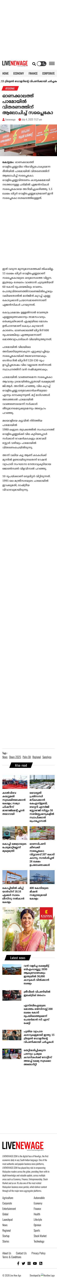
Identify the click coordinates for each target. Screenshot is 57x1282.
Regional (6, 1230)
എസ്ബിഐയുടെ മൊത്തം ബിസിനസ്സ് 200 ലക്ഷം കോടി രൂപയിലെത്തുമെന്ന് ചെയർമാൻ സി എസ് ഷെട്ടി (38, 1014)
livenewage (10, 119)
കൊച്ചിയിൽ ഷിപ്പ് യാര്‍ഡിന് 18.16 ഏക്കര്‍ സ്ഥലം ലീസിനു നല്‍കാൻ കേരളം (13, 895)
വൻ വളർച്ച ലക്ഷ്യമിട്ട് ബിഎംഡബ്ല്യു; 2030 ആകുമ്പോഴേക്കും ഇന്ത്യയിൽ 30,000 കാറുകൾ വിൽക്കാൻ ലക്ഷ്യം (36, 974)
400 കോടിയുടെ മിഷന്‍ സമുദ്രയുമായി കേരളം (39, 893)
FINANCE (33, 73)
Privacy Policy (38, 1253)
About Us (6, 1253)
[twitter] (23, 1263)
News (5, 1225)
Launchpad (7, 1219)
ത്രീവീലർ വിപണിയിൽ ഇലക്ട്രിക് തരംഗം (37, 993)
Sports (37, 1230)
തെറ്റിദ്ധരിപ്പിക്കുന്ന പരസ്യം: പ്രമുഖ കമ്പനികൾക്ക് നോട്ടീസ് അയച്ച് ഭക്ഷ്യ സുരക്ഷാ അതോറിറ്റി (38, 1057)
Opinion (37, 1225)
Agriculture (7, 1198)
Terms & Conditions (11, 1257)
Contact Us (21, 1253)
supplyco (46, 757)
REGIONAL (10, 88)
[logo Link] (15, 65)
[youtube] (35, 1263)
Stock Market (40, 1236)
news (5, 757)
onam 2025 (15, 757)
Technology (39, 1241)
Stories (5, 1241)
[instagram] (29, 1263)
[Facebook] (18, 1263)
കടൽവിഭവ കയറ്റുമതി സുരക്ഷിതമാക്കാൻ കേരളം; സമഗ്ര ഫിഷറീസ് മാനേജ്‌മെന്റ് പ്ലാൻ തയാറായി (13, 803)
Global (5, 1214)
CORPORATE (48, 73)
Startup (6, 1236)
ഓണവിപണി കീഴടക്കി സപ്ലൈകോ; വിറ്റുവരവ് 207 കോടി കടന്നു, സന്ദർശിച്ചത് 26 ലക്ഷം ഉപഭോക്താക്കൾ (42, 854)
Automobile (39, 1198)
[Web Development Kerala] (48, 1275)
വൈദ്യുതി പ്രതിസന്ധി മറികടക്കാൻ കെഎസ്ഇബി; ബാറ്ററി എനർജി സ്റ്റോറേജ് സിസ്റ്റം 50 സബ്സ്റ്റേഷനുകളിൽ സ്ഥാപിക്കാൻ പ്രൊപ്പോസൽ (42, 807)
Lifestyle (38, 1219)
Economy (38, 1203)
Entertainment (9, 1208)
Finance (37, 1208)
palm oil (27, 757)
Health (37, 1214)
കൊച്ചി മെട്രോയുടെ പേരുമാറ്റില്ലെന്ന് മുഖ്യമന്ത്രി (14, 847)
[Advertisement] (28, 29)
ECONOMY (18, 73)
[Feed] (40, 1263)
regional (36, 757)
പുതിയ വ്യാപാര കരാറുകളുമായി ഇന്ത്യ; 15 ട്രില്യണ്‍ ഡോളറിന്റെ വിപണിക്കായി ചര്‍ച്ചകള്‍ (39, 1037)
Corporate (7, 1203)
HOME (5, 73)
